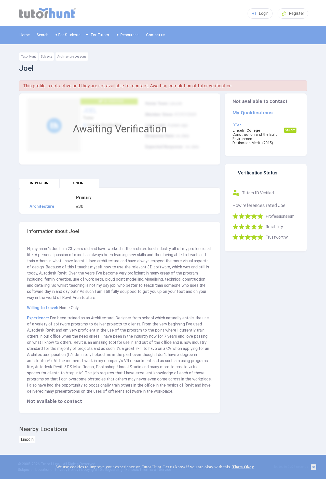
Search (42, 35)
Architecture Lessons (72, 56)
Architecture (42, 206)
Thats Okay (243, 466)
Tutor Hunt (28, 56)
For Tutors (100, 35)
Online (79, 183)
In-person (39, 183)
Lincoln (27, 439)
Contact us (155, 35)
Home (25, 35)
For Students (69, 35)
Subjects (46, 56)
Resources (129, 35)
